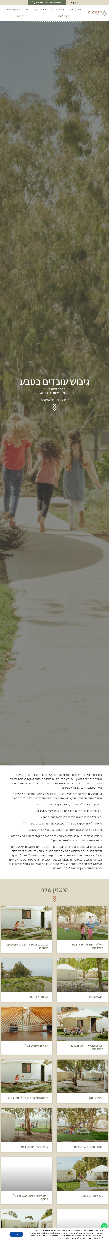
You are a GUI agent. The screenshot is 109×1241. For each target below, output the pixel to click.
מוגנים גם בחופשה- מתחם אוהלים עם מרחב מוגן (27, 946)
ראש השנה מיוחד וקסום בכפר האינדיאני (86, 1047)
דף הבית (65, 400)
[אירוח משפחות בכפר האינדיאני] (26, 1125)
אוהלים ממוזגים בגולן (36, 1045)
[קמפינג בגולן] (82, 1076)
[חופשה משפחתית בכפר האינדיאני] (82, 923)
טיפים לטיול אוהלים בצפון (34, 1147)
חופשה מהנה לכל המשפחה (88, 1147)
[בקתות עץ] (26, 1174)
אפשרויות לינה (57, 9)
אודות (71, 9)
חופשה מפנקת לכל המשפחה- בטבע (27, 1098)
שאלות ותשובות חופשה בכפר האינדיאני (87, 946)
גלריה (27, 9)
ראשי (79, 9)
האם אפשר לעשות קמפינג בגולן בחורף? (30, 1197)
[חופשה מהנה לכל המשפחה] (82, 1125)
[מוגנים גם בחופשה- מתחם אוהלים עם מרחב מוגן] (26, 923)
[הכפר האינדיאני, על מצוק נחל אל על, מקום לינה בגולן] (26, 975)
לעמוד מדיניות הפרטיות (69, 1238)
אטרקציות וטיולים (12, 9)
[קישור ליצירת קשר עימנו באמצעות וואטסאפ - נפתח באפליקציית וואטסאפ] (104, 1226)
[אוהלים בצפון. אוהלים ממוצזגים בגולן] (82, 975)
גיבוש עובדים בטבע (92, 1195)
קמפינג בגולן (96, 1098)
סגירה (16, 1234)
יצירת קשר (22, 16)
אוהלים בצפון (96, 997)
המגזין (58, 400)
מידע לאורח (63, 16)
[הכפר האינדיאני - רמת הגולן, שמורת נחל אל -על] (82, 1174)
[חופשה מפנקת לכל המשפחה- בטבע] (26, 1076)
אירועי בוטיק (40, 9)
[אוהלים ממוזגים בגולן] (26, 1024)
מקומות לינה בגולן (38, 997)
